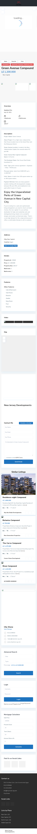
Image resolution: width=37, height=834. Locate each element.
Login (18, 699)
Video (6, 318)
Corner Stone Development (12, 558)
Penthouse (26, 64)
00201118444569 (12, 636)
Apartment (14, 64)
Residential (6, 64)
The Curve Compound (12, 543)
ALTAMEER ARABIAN (10, 581)
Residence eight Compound (14, 497)
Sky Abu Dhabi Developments (12, 512)
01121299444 (11, 633)
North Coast (4, 820)
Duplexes (20, 64)
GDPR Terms (19, 457)
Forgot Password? (25, 703)
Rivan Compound (10, 566)
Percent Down (8, 724)
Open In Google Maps (11, 246)
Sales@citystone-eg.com (15, 639)
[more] (25, 505)
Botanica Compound (11, 520)
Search (18, 673)
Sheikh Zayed (5, 823)
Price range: (7, 665)
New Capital (6, 75)
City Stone (8, 627)
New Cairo (4, 814)
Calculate (18, 747)
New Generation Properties (12, 535)
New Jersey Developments (18, 405)
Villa (31, 64)
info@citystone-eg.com (10, 791)
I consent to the (14, 457)
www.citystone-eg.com (13, 642)
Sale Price (6, 717)
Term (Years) (7, 731)
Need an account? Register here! (12, 704)
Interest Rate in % (9, 738)
